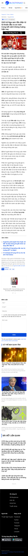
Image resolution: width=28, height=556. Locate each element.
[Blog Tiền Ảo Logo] (14, 3)
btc (10, 269)
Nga (13, 269)
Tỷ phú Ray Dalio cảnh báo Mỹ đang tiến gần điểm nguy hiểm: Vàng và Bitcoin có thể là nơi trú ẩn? (13, 393)
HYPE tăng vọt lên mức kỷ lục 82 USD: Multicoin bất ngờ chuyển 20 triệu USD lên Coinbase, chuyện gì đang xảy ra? (13, 443)
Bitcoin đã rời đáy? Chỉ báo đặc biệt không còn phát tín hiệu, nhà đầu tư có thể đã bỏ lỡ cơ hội (14, 422)
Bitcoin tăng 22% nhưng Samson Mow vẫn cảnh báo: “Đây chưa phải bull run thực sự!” (14, 364)
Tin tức (8, 14)
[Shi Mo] (14, 281)
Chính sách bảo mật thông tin (7, 551)
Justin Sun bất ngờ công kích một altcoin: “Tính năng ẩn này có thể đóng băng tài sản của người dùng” (13, 477)
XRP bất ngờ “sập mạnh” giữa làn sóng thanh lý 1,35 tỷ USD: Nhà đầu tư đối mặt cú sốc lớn (13, 461)
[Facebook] (7, 272)
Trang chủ (3, 14)
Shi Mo (14, 287)
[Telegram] (14, 272)
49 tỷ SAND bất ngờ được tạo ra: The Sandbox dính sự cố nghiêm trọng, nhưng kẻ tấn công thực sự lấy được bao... (13, 452)
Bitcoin (12, 14)
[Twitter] (11, 272)
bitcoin (6, 269)
